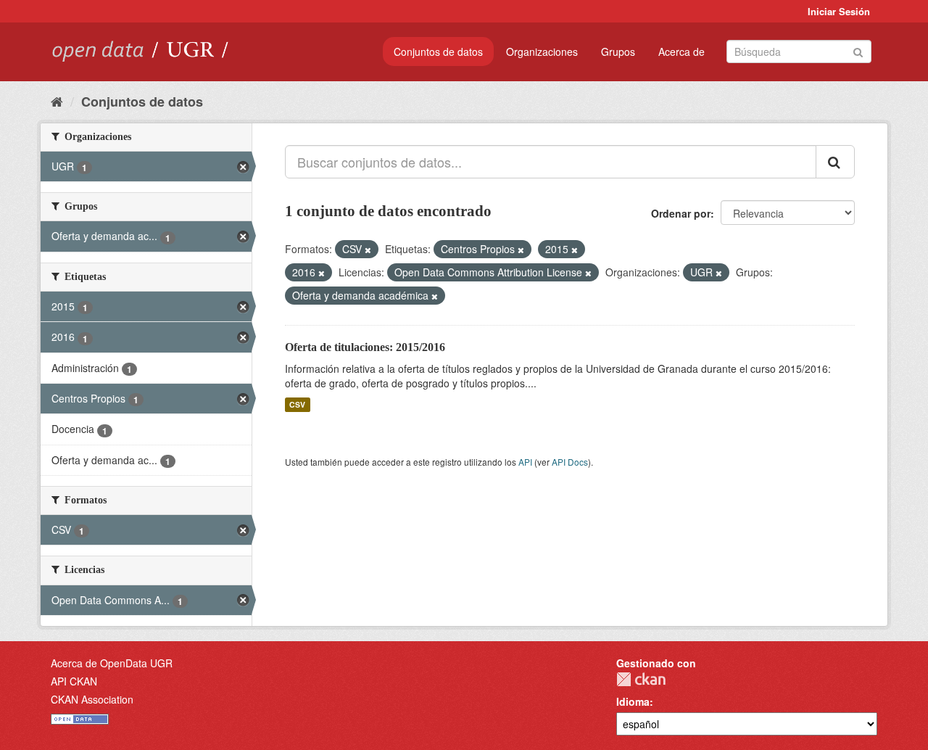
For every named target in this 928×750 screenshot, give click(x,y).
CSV (297, 404)
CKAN (641, 679)
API (525, 462)
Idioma (633, 701)
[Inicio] (57, 100)
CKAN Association (92, 699)
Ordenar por (680, 213)
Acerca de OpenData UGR (112, 663)
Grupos (618, 51)
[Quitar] (368, 249)
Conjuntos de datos (438, 51)
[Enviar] (858, 50)
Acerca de (681, 51)
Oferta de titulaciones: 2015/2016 (365, 347)
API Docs (570, 462)
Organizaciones (542, 51)
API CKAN (74, 681)
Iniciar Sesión (839, 11)
